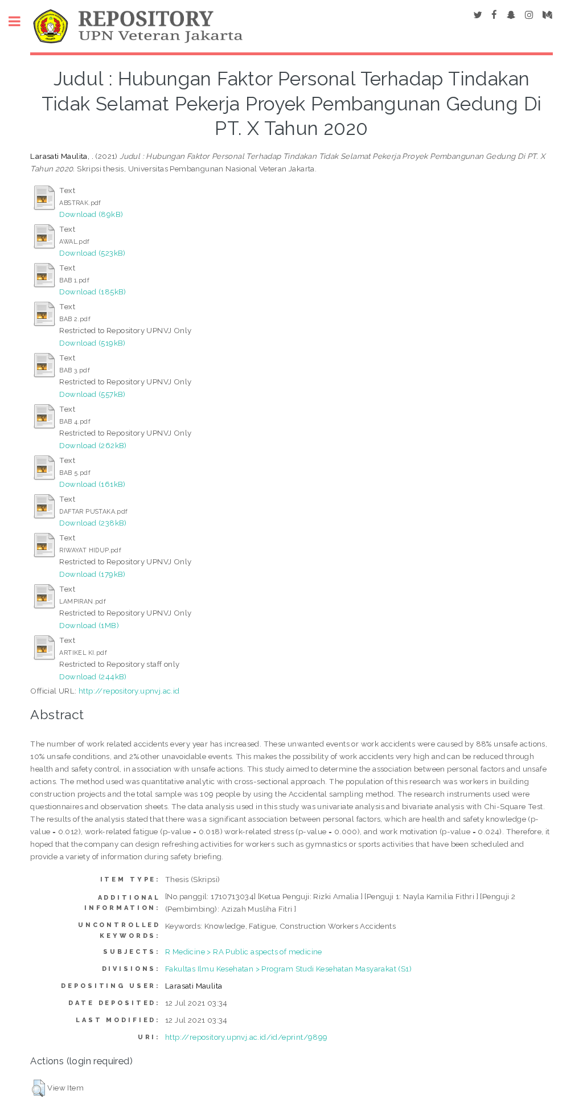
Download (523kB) (92, 252)
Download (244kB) (92, 676)
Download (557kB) (92, 394)
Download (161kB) (92, 484)
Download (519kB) (92, 342)
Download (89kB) (91, 214)
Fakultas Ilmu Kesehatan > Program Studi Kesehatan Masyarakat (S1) (288, 968)
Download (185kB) (92, 291)
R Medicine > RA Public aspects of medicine (243, 951)
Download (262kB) (92, 445)
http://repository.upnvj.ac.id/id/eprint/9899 (246, 1036)
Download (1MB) (89, 625)
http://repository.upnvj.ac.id (129, 690)
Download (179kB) (92, 574)
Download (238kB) (92, 522)
